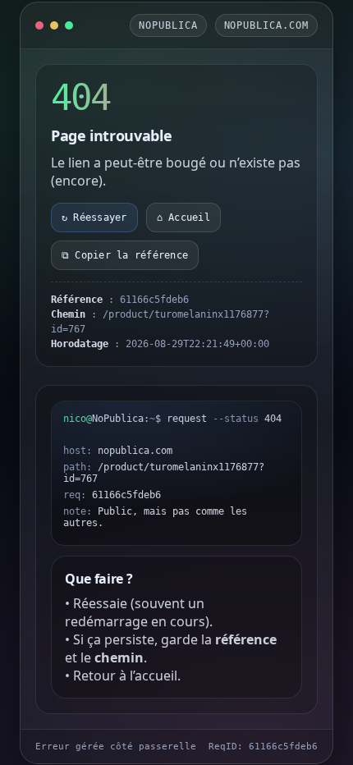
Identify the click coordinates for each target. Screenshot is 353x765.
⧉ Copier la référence (125, 255)
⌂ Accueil (183, 217)
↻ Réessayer (94, 217)
